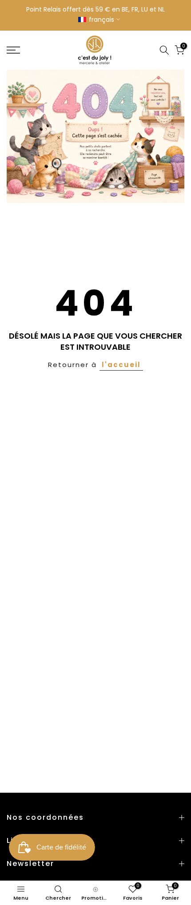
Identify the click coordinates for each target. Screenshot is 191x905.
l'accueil (121, 364)
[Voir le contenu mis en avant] (95, 136)
